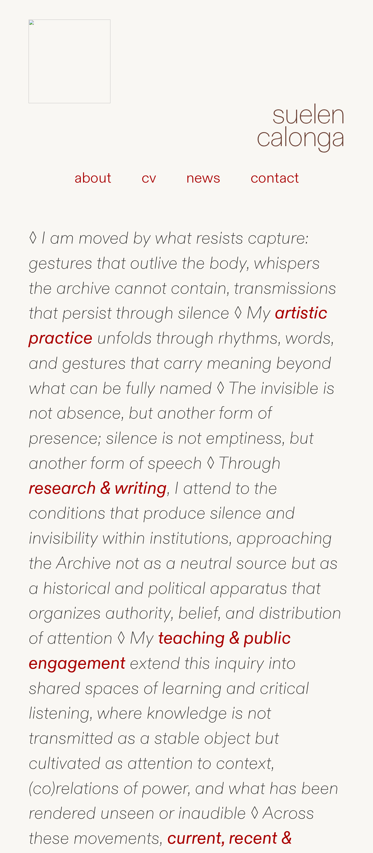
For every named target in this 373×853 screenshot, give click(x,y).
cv (149, 178)
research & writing (98, 488)
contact (275, 178)
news (203, 178)
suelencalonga (300, 126)
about (92, 178)
